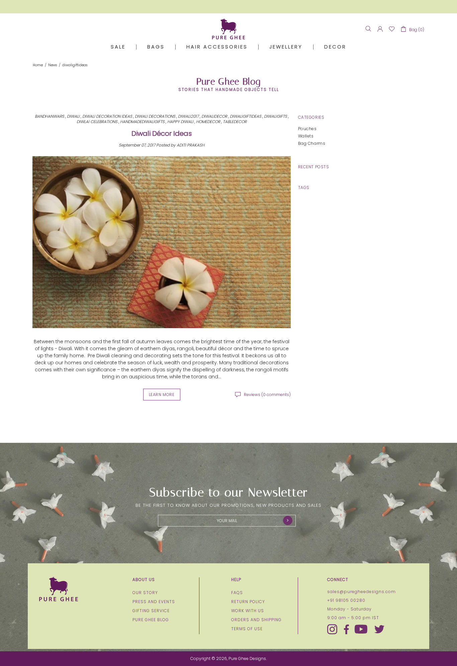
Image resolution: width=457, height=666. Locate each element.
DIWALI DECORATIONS (155, 116)
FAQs (237, 592)
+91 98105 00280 (346, 600)
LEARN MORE (162, 394)
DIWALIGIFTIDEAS (245, 116)
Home (38, 65)
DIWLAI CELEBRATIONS (97, 121)
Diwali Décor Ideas (161, 133)
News (52, 65)
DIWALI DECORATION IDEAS (107, 116)
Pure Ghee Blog (150, 620)
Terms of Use (247, 629)
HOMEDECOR (208, 121)
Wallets (306, 136)
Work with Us (247, 610)
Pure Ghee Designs (228, 28)
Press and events (153, 601)
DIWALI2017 (188, 116)
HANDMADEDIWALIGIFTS (142, 121)
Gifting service (151, 610)
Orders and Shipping (256, 620)
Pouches (307, 128)
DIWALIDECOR (214, 116)
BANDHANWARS (49, 116)
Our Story (145, 592)
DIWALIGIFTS (275, 116)
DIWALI (73, 116)
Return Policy (248, 601)
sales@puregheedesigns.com (361, 591)
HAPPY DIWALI (180, 121)
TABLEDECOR (235, 121)
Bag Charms (312, 143)
